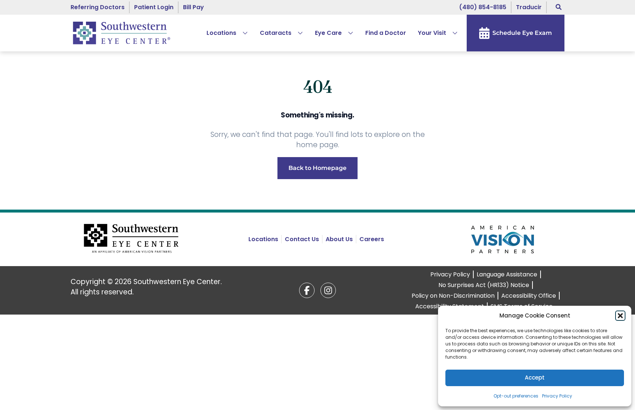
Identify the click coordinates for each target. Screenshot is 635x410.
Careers (371, 239)
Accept (535, 377)
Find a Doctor (385, 33)
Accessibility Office (528, 295)
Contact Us (302, 239)
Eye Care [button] (328, 33)
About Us (339, 239)
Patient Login (153, 7)
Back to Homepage (317, 167)
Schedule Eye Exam (522, 32)
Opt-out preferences (516, 396)
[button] (620, 315)
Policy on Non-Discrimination (453, 295)
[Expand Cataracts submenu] (297, 33)
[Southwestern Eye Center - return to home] (132, 239)
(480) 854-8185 (482, 7)
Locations (221, 33)
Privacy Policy (557, 396)
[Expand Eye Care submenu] (348, 33)
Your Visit (432, 33)
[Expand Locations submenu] (242, 33)
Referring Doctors (98, 7)
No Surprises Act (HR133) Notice (483, 285)
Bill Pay (193, 7)
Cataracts (275, 33)
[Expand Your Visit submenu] (452, 33)
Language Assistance (507, 274)
